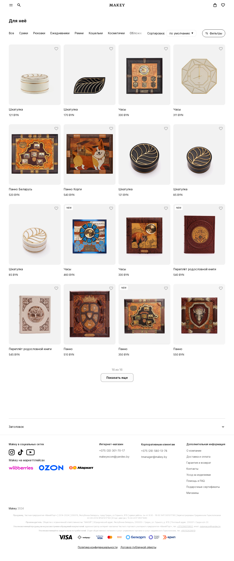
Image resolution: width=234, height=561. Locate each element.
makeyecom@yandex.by (114, 456)
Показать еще (117, 377)
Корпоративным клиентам (158, 444)
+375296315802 (185, 526)
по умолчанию (181, 33)
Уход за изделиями (198, 474)
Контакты (192, 468)
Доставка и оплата (198, 456)
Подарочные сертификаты (203, 486)
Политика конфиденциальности (98, 547)
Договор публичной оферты (138, 547)
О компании (193, 450)
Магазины (192, 492)
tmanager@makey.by (154, 456)
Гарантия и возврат (198, 462)
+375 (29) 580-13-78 (154, 450)
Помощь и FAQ (195, 480)
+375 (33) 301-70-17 (112, 450)
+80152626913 (188, 531)
